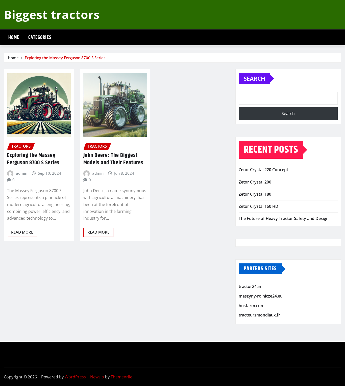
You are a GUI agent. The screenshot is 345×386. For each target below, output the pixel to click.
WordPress (75, 377)
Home (13, 37)
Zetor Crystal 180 (255, 194)
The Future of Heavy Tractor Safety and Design (284, 218)
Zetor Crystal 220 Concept (263, 169)
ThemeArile (121, 377)
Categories (39, 37)
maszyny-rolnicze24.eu (261, 296)
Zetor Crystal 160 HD (258, 206)
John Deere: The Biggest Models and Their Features (113, 159)
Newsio (97, 377)
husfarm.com (251, 305)
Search (254, 78)
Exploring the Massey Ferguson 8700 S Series (65, 57)
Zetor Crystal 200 (255, 182)
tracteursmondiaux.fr (259, 315)
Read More (22, 232)
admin (21, 173)
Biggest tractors (52, 14)
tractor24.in (250, 286)
